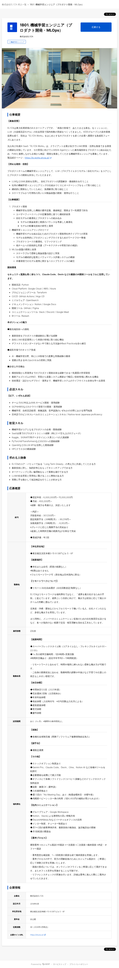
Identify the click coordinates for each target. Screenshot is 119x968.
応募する (96, 27)
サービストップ (59, 964)
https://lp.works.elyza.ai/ (37, 157)
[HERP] (46, 964)
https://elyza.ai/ (37, 935)
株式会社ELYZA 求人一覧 (14, 4)
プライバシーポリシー (78, 964)
